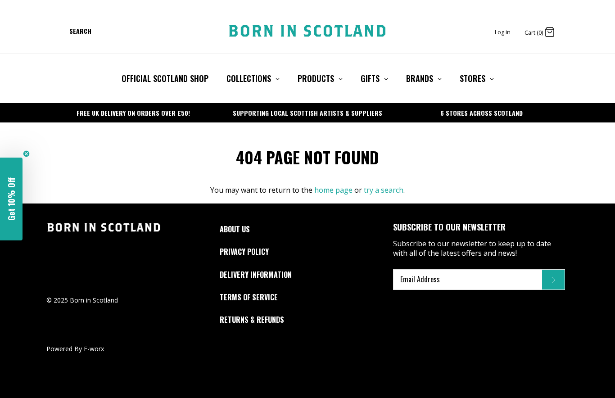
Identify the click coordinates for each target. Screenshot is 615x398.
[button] (11, 199)
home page (333, 190)
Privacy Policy (244, 251)
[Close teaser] (26, 153)
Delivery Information (256, 274)
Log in (503, 32)
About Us (235, 229)
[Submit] (553, 279)
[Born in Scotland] (307, 31)
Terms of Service (249, 297)
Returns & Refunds (252, 319)
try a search (383, 190)
